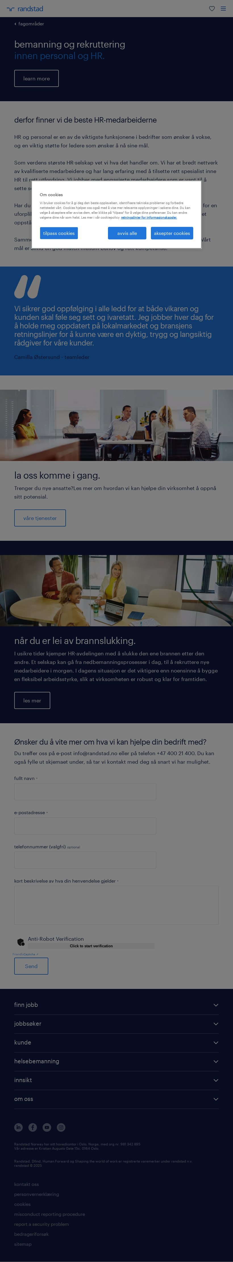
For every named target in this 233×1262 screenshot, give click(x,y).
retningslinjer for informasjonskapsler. (149, 217)
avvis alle (127, 233)
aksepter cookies (172, 233)
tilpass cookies (59, 233)
